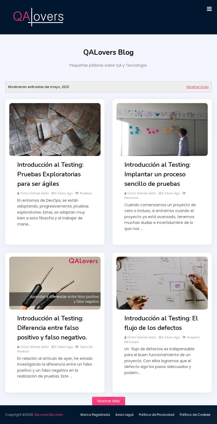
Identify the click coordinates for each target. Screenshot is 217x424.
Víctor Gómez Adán (34, 193)
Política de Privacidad (156, 414)
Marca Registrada (95, 414)
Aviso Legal (124, 414)
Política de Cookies (195, 414)
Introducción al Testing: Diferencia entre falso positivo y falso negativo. (52, 328)
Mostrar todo (198, 86)
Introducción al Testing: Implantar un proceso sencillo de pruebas (157, 174)
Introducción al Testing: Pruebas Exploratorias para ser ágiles (50, 174)
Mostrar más (108, 401)
